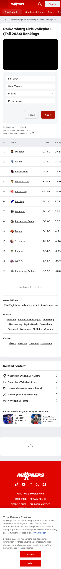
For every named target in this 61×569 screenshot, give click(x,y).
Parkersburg (21, 191)
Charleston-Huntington (29, 319)
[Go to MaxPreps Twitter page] (37, 484)
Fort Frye (19, 201)
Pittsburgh (13, 329)
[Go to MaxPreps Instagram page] (30, 484)
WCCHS (19, 261)
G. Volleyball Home (34, 12)
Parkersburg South (24, 221)
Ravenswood (21, 171)
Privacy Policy (38, 498)
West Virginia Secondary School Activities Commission (31, 305)
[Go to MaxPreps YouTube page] (23, 484)
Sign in (52, 4)
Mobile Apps (37, 493)
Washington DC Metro (31, 329)
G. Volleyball (11, 12)
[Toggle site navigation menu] (4, 4)
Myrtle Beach (31, 324)
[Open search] (40, 4)
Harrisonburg (15, 324)
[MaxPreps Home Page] (6, 19)
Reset (31, 115)
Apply (48, 115)
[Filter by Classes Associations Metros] (30, 93)
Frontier (19, 251)
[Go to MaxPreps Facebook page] (44, 484)
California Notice (40, 504)
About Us (22, 493)
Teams (51, 12)
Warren (19, 161)
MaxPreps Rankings (22, 133)
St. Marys (20, 241)
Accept (30, 554)
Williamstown (22, 181)
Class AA (22, 343)
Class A (12, 343)
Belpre (18, 231)
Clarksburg (48, 319)
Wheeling (48, 329)
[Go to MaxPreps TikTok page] (17, 484)
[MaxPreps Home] (18, 4)
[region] (30, 538)
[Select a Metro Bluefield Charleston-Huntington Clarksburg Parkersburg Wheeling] (30, 100)
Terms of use (18, 504)
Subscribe (21, 498)
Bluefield (11, 319)
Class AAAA (46, 343)
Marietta (19, 151)
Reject (31, 563)
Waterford (20, 211)
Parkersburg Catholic (25, 271)
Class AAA (34, 343)
